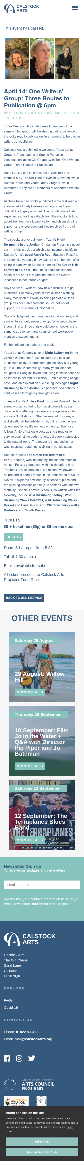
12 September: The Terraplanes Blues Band (41, 822)
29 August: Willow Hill (39, 677)
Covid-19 (11, 1007)
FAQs (8, 1000)
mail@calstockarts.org (33, 1039)
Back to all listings (24, 597)
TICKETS (13, 537)
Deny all (42, 1141)
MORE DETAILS (30, 692)
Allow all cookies (42, 1151)
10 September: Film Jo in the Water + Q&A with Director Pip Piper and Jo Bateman (42, 742)
